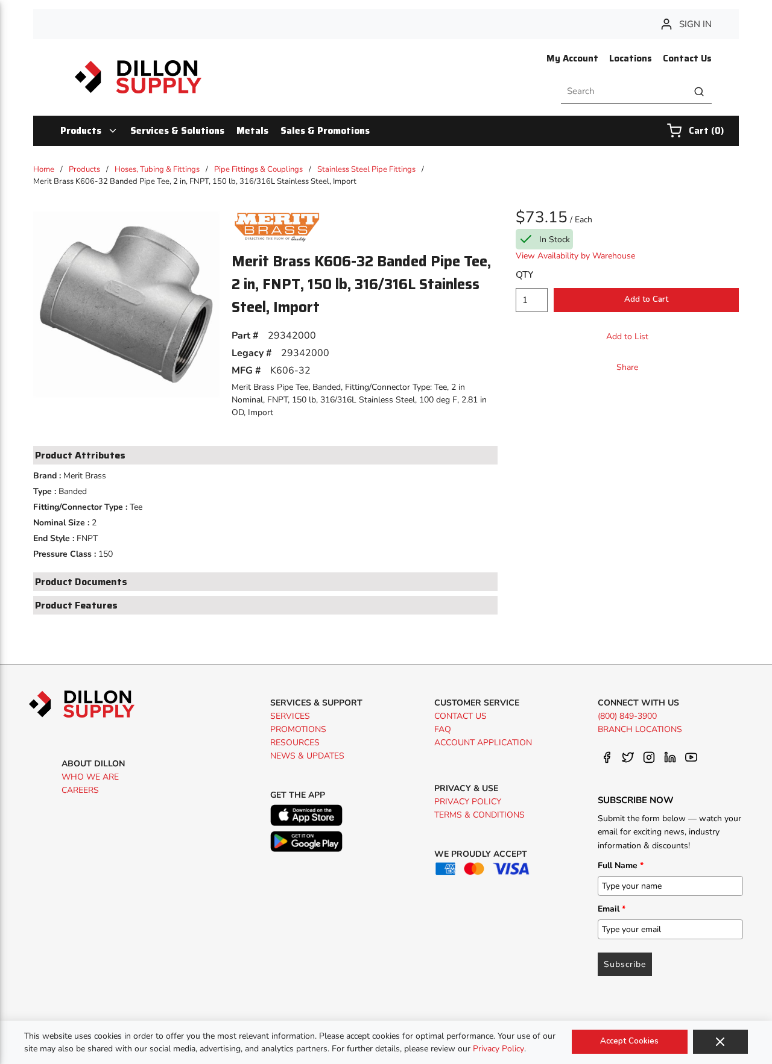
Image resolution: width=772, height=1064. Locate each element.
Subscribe (625, 964)
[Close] (720, 1042)
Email (611, 909)
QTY (524, 275)
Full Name (621, 865)
